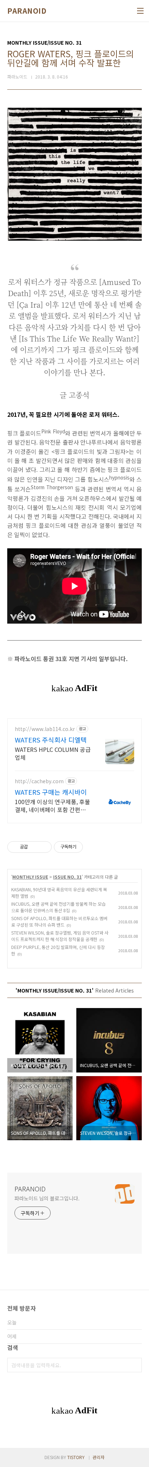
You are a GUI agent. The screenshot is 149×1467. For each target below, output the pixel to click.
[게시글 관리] (43, 847)
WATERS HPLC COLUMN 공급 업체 (53, 753)
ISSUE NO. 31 (67, 877)
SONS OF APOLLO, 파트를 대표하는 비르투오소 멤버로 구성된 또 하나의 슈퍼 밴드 (59, 921)
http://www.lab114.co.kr (45, 729)
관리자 (99, 1457)
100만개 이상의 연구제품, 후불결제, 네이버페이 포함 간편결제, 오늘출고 (52, 805)
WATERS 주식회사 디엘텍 (51, 739)
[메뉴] (140, 10)
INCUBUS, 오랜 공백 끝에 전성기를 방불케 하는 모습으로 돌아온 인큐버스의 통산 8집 (58, 907)
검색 (134, 1365)
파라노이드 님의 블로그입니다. (46, 1198)
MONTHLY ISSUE (30, 877)
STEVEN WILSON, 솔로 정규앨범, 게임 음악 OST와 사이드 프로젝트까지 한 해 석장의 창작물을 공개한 (59, 935)
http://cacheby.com (39, 781)
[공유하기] (34, 847)
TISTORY (76, 1457)
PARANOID (26, 10)
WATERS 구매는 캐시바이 (51, 792)
